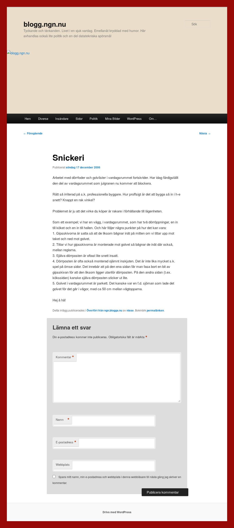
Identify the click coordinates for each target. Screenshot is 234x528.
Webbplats (63, 464)
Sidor (79, 118)
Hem (28, 118)
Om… (153, 118)
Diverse (43, 118)
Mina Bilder (112, 118)
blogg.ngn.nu (45, 24)
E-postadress (66, 442)
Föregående (33, 133)
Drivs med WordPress (117, 512)
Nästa (204, 133)
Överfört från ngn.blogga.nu (104, 310)
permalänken (155, 310)
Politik (94, 118)
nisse (130, 310)
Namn (62, 419)
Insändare (61, 118)
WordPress (134, 118)
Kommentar (65, 357)
